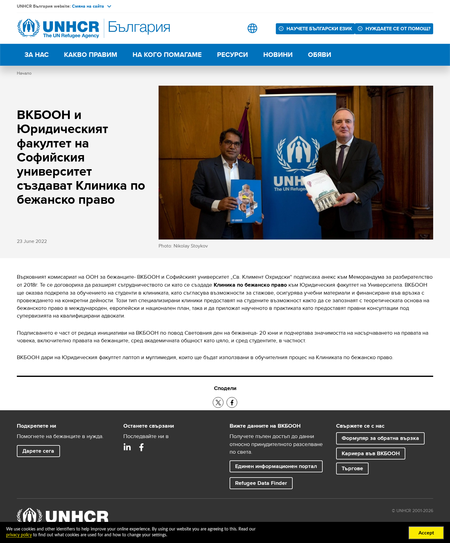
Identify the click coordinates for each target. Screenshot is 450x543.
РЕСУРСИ (232, 55)
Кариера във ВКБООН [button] (373, 453)
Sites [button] (252, 28)
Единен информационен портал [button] (276, 466)
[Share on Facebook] (232, 402)
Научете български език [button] (321, 28)
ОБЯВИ (319, 55)
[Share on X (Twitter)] (218, 402)
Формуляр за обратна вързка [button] (380, 438)
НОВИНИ (278, 55)
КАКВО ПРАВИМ (90, 55)
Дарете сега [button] (38, 451)
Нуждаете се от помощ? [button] (398, 28)
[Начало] (60, 28)
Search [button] (233, 28)
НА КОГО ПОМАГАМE (167, 55)
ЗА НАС (36, 55)
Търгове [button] (352, 468)
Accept (426, 532)
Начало (24, 73)
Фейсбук (141, 447)
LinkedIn (127, 447)
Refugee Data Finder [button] (261, 483)
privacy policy (19, 535)
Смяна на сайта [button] (88, 6)
